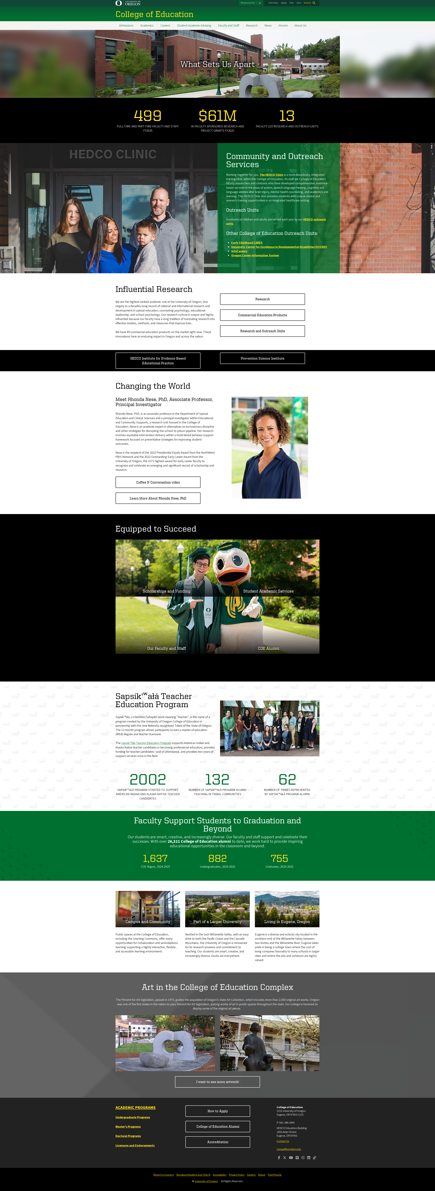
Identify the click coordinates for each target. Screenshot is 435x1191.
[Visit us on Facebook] (279, 1158)
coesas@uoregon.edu (289, 1149)
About (261, 1175)
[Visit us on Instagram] (303, 1158)
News (268, 25)
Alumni (283, 25)
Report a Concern (163, 1175)
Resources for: (248, 3)
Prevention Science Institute (262, 358)
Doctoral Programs (128, 1136)
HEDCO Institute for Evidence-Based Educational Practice (158, 360)
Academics (147, 25)
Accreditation (217, 1142)
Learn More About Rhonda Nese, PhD (158, 498)
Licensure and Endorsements (135, 1145)
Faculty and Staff (228, 25)
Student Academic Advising (194, 25)
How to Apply (218, 1111)
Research (252, 25)
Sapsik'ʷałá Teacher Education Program (146, 743)
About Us (300, 25)
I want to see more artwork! (217, 1082)
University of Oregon (206, 1181)
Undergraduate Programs (133, 1117)
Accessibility (219, 1175)
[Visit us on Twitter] (285, 1158)
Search (307, 3)
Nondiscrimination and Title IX (193, 1175)
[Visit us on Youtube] (291, 1158)
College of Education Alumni (217, 1126)
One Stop (273, 3)
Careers (165, 25)
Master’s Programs (128, 1127)
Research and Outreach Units (262, 331)
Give (299, 3)
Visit (291, 3)
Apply (283, 3)
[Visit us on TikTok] (314, 1158)
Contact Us (283, 1141)
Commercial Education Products (262, 315)
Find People (275, 1175)
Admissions (126, 25)
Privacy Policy (236, 1175)
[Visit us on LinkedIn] (309, 1158)
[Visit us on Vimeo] (297, 1158)
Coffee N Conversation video (158, 482)
